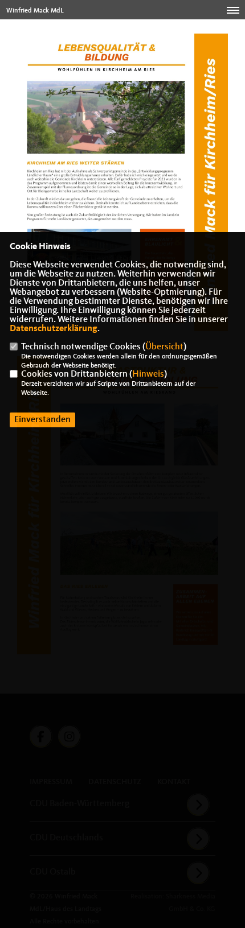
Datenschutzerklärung (53, 328)
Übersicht (164, 347)
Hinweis (148, 374)
